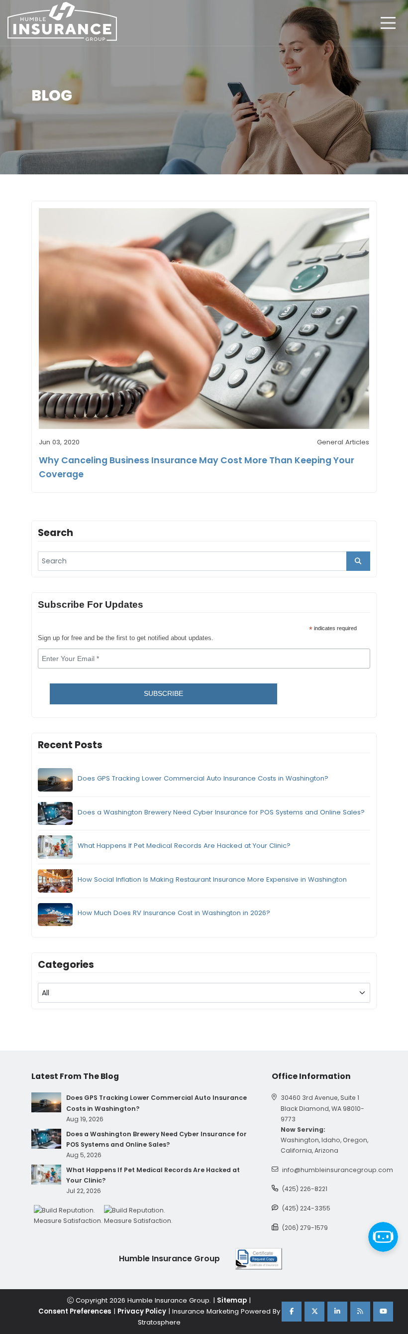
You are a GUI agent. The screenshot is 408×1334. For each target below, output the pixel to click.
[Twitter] (314, 1312)
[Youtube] (383, 1312)
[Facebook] (292, 1312)
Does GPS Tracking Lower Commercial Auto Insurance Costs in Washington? (203, 778)
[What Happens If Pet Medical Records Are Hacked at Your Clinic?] (46, 1175)
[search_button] (358, 561)
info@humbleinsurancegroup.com (337, 1170)
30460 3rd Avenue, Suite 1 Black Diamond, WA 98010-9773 (322, 1108)
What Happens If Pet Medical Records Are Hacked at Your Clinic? (184, 845)
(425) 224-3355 (306, 1208)
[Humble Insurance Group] (62, 21)
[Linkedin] (337, 1312)
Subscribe (163, 693)
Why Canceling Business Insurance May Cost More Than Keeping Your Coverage (196, 467)
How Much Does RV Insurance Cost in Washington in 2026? (174, 913)
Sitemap (232, 1300)
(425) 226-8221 (304, 1189)
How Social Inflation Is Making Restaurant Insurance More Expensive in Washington (212, 879)
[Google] (360, 1312)
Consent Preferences (74, 1311)
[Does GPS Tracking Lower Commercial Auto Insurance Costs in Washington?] (46, 1102)
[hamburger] (388, 22)
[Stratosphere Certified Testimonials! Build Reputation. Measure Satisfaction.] (69, 1215)
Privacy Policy (141, 1311)
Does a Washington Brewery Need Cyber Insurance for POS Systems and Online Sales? (221, 812)
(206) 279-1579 (305, 1227)
